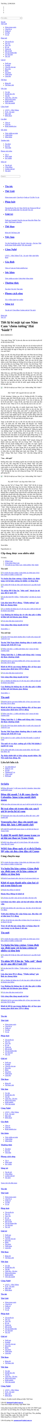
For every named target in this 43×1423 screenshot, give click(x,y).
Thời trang (8, 74)
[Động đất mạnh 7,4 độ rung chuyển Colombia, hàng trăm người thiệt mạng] (21, 790)
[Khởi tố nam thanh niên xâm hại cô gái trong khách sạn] (20, 878)
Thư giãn (8, 147)
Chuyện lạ (8, 29)
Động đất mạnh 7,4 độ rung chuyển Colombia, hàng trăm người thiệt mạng (19, 797)
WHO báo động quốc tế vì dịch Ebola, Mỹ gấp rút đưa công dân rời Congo (21, 850)
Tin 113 (7, 43)
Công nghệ (8, 774)
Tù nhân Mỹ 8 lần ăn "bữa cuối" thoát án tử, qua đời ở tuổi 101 (21, 962)
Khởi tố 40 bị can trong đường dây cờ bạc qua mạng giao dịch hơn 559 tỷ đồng (21, 668)
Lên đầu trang (12, 1183)
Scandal (7, 65)
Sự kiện (5, 783)
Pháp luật (4, 38)
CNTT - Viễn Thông (12, 110)
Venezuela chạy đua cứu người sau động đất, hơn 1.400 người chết (19, 823)
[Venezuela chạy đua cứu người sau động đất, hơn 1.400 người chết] (21, 817)
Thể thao (4, 80)
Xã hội (7, 770)
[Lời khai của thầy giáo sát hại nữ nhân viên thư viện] (19, 898)
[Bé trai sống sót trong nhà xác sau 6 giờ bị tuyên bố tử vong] (21, 804)
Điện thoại (8, 115)
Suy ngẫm (8, 158)
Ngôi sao (8, 63)
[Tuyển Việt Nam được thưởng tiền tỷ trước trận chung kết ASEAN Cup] (21, 639)
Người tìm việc (10, 94)
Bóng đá (8, 83)
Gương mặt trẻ (10, 169)
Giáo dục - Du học (11, 97)
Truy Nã (8, 45)
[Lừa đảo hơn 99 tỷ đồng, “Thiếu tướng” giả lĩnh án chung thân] (21, 599)
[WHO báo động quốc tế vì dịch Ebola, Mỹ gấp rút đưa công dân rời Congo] (21, 844)
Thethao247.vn (10, 772)
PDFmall (8, 776)
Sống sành (8, 156)
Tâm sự (7, 122)
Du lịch (7, 146)
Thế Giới (4, 24)
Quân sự (8, 31)
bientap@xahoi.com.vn (15, 1402)
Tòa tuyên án (9, 41)
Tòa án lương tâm (11, 53)
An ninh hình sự (10, 767)
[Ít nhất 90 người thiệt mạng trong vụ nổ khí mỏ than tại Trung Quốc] (21, 831)
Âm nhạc (8, 72)
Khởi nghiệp (9, 101)
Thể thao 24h (9, 85)
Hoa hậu (8, 69)
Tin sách (8, 171)
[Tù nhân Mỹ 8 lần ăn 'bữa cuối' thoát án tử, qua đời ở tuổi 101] (21, 586)
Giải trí (3, 60)
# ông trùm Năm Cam (12, 563)
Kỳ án (7, 47)
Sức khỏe (4, 130)
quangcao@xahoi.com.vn (22, 1420)
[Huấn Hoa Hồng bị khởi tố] (10, 890)
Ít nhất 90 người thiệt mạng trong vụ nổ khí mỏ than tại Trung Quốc (20, 836)
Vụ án (7, 34)
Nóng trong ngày (10, 27)
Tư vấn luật (9, 54)
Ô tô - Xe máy (10, 112)
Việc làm (4, 88)
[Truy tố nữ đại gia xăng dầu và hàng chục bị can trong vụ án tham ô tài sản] (21, 922)
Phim (6, 71)
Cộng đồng (8, 167)
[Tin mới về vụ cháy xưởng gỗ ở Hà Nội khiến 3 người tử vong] (21, 739)
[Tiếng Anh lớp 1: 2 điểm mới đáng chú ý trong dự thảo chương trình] (21, 651)
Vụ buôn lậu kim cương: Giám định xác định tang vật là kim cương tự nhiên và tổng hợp (20, 579)
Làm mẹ (7, 124)
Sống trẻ (3, 162)
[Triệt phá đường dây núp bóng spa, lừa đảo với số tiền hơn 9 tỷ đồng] (21, 910)
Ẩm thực (8, 144)
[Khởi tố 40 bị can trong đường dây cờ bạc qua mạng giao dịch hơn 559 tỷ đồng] (21, 663)
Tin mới (5, 697)
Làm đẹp (8, 76)
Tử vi (7, 154)
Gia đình (4, 119)
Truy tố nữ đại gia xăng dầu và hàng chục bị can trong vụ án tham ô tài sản (20, 927)
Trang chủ (4, 1183)
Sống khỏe (8, 137)
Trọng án (8, 49)
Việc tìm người (10, 103)
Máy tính (8, 114)
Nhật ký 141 (9, 768)
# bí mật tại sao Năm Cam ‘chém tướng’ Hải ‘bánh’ (22, 565)
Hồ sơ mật (8, 51)
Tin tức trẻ (8, 165)
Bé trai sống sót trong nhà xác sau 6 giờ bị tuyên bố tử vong (20, 810)
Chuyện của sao (10, 67)
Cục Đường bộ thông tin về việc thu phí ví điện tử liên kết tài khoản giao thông (21, 616)
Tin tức (3, 22)
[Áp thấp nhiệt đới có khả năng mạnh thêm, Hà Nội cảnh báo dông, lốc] (21, 751)
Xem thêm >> (5, 629)
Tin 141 (7, 56)
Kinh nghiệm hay (10, 126)
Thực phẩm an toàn (11, 133)
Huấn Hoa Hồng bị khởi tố (12, 894)
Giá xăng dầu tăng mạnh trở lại (14, 625)
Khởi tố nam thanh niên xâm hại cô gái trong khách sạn (20, 884)
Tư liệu (7, 33)
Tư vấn (7, 92)
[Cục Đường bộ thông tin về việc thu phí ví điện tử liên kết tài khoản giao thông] (21, 611)
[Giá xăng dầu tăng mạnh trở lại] (12, 621)
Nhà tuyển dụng (10, 99)
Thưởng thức (5, 140)
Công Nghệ (5, 106)
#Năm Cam (9, 561)
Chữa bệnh (8, 135)
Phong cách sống (6, 151)
